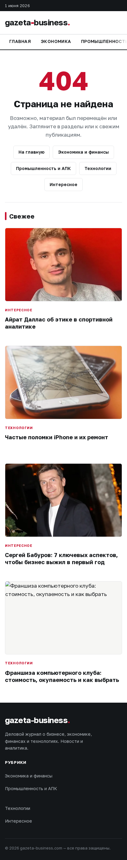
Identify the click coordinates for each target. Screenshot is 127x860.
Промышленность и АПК (43, 168)
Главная (20, 41)
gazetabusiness (37, 22)
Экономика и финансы (83, 152)
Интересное (63, 184)
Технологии (97, 168)
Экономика (56, 41)
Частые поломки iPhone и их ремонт (56, 437)
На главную (31, 152)
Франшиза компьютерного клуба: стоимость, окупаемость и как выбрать (62, 676)
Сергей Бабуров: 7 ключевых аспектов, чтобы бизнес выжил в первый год (61, 558)
